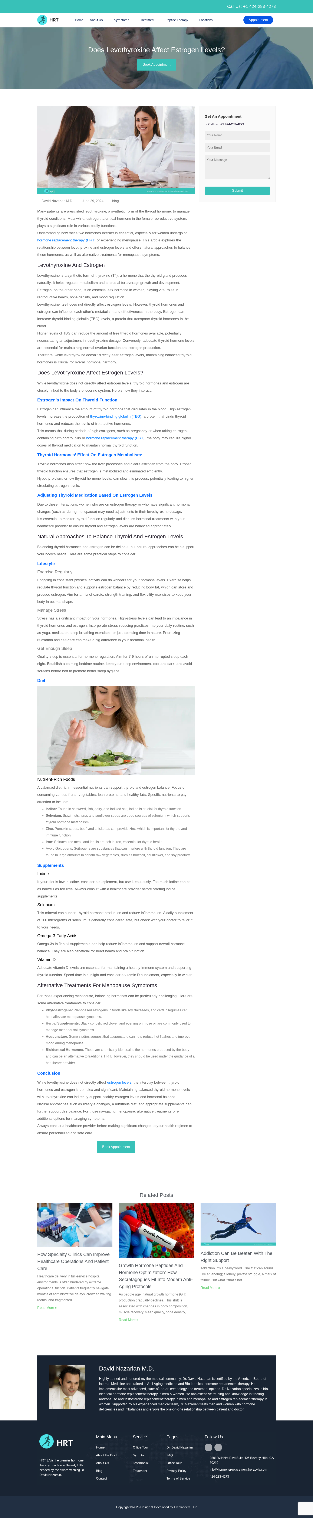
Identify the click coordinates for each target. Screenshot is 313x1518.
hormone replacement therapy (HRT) (66, 240)
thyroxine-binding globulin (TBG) (115, 416)
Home (79, 20)
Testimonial (140, 1463)
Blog (99, 1471)
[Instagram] (218, 1447)
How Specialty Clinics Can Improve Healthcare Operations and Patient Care (73, 1261)
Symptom (139, 1455)
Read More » (47, 1308)
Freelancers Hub (185, 1507)
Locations (206, 20)
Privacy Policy (177, 1471)
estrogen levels (119, 1082)
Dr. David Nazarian (180, 1447)
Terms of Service (178, 1478)
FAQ (170, 1455)
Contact (101, 1478)
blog (115, 201)
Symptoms (121, 20)
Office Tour (140, 1447)
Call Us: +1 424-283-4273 (251, 6)
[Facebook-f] (208, 1447)
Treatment (147, 20)
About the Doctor (107, 1455)
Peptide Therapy (176, 20)
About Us (96, 20)
